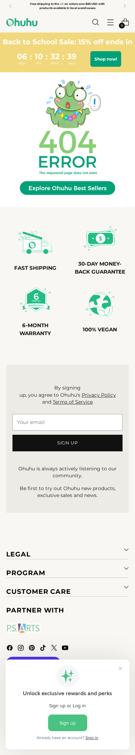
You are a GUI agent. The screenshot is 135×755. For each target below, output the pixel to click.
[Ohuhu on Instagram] (21, 648)
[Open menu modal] (110, 22)
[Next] (124, 6)
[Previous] (10, 6)
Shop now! (105, 59)
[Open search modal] (95, 22)
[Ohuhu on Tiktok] (43, 648)
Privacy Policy (99, 395)
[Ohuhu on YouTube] (66, 648)
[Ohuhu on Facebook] (10, 648)
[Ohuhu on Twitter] (55, 648)
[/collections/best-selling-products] (67, 139)
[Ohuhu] (21, 22)
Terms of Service (73, 402)
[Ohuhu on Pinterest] (32, 648)
